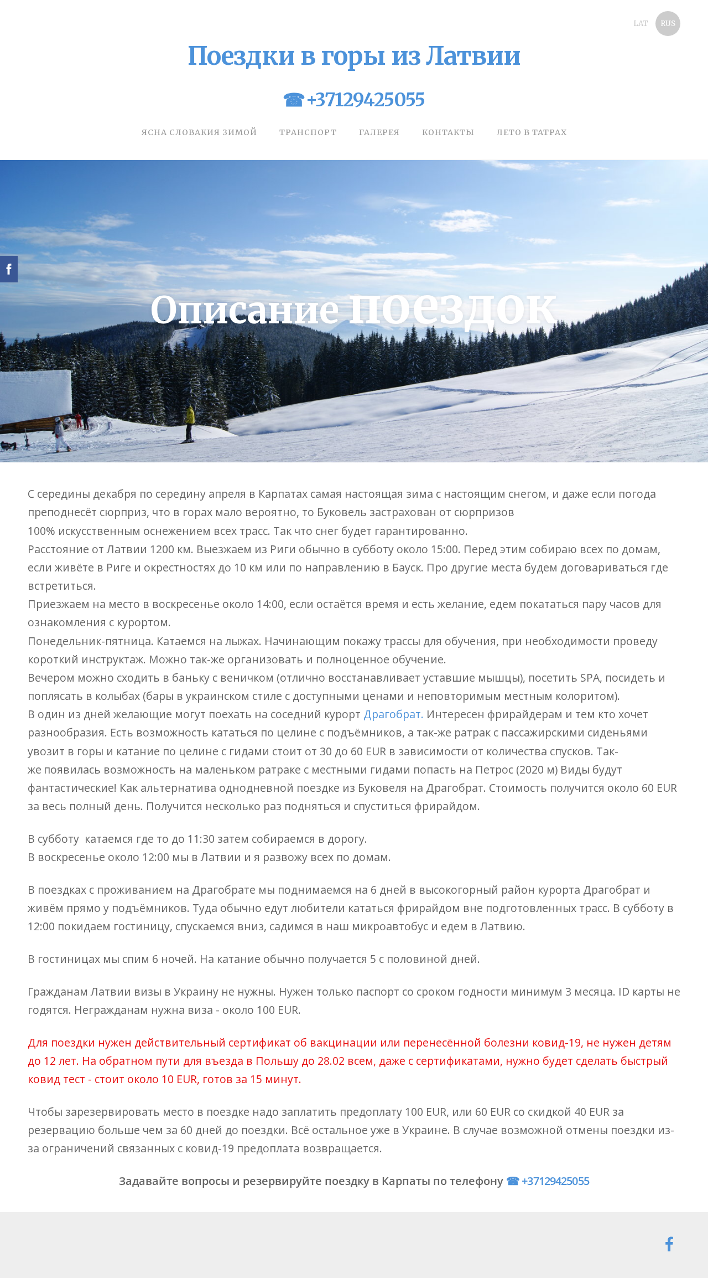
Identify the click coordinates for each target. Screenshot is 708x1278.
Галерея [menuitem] (379, 132)
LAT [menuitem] (640, 23)
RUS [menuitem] (667, 23)
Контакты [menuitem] (448, 132)
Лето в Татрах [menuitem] (532, 132)
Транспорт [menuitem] (308, 132)
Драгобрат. (393, 714)
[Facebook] (669, 1244)
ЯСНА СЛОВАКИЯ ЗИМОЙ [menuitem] (199, 132)
